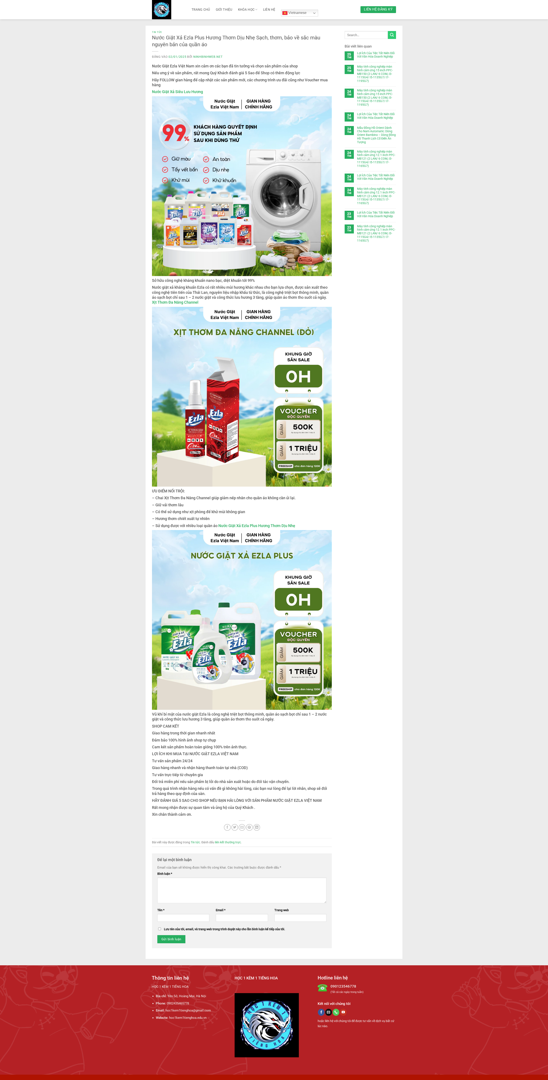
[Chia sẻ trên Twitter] (234, 827)
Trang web (281, 910)
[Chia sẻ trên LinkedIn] (256, 827)
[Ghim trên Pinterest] (249, 827)
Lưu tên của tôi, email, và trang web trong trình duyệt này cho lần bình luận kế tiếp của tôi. (224, 929)
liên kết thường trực (228, 842)
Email (220, 910)
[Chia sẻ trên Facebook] (227, 827)
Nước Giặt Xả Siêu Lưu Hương (177, 91)
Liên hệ (269, 10)
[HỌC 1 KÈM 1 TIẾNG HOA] (168, 9)
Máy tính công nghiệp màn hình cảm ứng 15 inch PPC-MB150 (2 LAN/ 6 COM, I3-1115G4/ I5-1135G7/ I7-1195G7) (375, 74)
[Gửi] (392, 35)
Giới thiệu (224, 10)
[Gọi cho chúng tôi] (336, 1012)
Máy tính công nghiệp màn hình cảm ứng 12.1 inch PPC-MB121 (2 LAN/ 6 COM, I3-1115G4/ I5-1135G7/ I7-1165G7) (376, 159)
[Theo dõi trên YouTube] (343, 1012)
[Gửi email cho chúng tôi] (328, 1012)
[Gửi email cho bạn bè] (242, 827)
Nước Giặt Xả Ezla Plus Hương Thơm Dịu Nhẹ (256, 525)
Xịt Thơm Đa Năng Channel (175, 302)
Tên (160, 910)
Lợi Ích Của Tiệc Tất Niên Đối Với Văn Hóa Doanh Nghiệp (376, 54)
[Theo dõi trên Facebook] (321, 1012)
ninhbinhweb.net (208, 56)
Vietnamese (297, 13)
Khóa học (246, 10)
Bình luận (164, 873)
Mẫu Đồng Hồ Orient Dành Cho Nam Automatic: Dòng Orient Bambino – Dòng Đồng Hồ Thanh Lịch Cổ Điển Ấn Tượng (376, 135)
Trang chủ (201, 10)
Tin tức (157, 32)
